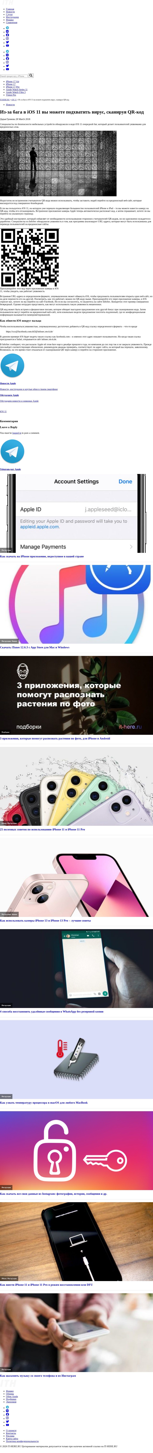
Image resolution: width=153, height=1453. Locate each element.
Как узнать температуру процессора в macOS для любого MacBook (44, 1102)
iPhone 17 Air (12, 81)
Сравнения (11, 22)
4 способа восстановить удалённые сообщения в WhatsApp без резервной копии (51, 1011)
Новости (10, 11)
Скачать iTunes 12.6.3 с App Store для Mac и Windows (34, 647)
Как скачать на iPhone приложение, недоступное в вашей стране (42, 556)
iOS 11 (14, 100)
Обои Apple (12, 1396)
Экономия (11, 1402)
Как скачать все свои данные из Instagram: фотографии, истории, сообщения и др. (53, 1193)
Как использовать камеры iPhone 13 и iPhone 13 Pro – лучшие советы (45, 920)
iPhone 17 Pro (12, 87)
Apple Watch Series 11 (16, 89)
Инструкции (12, 17)
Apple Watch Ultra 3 (16, 92)
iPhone (4, 823)
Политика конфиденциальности (22, 1441)
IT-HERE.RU (5, 100)
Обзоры (10, 1394)
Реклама (10, 1436)
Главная (10, 9)
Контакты (11, 1433)
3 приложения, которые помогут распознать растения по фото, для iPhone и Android (55, 738)
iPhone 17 (11, 84)
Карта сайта (12, 1438)
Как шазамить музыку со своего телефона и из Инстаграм (38, 1375)
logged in (16, 433)
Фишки (10, 20)
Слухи (9, 14)
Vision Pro (11, 95)
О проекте (11, 1430)
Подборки (5, 732)
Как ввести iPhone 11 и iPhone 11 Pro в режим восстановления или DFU (46, 1284)
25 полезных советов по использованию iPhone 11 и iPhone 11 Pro (42, 829)
